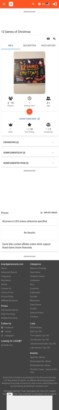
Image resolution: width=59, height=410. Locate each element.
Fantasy (33, 296)
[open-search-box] (33, 4)
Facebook (9, 327)
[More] (29, 111)
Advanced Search (9, 272)
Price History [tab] (48, 45)
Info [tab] (10, 45)
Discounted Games (9, 310)
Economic (34, 288)
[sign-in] (54, 4)
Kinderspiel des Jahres (40, 365)
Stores (4, 284)
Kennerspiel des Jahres (40, 361)
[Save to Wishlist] (54, 38)
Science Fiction (37, 313)
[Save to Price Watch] (48, 38)
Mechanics (6, 280)
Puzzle (33, 308)
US (43, 4)
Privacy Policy (7, 296)
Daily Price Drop (8, 314)
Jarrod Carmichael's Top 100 (43, 344)
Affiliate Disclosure (9, 300)
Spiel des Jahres (37, 357)
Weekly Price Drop (9, 318)
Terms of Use (7, 292)
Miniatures (35, 300)
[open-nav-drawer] (4, 4)
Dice (32, 284)
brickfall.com (7, 345)
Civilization (35, 280)
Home (4, 268)
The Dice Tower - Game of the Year (43, 370)
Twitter (8, 331)
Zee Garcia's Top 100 (39, 339)
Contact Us (6, 288)
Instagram (9, 335)
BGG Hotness (36, 327)
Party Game (35, 304)
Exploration (35, 292)
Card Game (35, 272)
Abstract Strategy (38, 268)
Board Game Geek (27, 119)
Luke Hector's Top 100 (40, 348)
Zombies (34, 317)
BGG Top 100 (36, 331)
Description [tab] (29, 45)
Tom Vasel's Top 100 (39, 335)
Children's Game (37, 276)
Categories (6, 276)
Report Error (50, 213)
